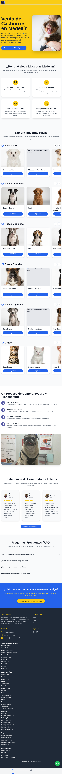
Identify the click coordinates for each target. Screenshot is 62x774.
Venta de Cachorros (7, 648)
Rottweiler (4, 686)
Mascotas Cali (5, 744)
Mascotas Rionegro (6, 740)
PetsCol (3, 666)
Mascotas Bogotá (6, 737)
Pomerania (4, 702)
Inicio (34, 617)
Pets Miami (4, 755)
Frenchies (4, 713)
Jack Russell (5, 683)
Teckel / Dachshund (7, 708)
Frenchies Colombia (7, 729)
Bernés (3, 677)
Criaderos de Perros (7, 650)
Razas (34, 620)
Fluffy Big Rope (5, 718)
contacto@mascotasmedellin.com (13, 638)
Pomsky (3, 699)
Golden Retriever (6, 697)
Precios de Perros (6, 657)
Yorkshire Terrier (6, 695)
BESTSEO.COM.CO (36, 761)
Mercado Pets (5, 661)
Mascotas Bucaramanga (8, 742)
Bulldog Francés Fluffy (7, 715)
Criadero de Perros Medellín (9, 652)
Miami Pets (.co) (5, 750)
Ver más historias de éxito (29, 526)
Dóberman (4, 711)
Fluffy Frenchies (5, 720)
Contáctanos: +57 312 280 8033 (31, 601)
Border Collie (5, 679)
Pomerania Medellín (7, 704)
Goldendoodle (5, 674)
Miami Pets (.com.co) (7, 753)
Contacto (35, 623)
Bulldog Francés (6, 722)
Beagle (3, 681)
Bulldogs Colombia (6, 727)
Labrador (3, 690)
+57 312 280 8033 (9, 632)
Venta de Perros (5, 645)
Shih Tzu (3, 693)
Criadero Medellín (6, 655)
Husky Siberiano (6, 688)
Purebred (4, 659)
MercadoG (4, 664)
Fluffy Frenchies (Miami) (8, 757)
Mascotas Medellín (6, 735)
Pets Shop (4, 668)
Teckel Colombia (6, 706)
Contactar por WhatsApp (12, 48)
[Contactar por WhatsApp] (57, 763)
